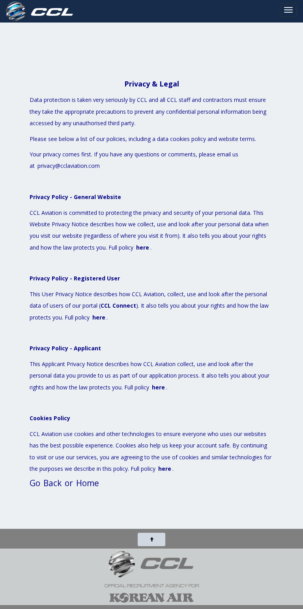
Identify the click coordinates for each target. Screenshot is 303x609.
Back (52, 483)
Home (87, 483)
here (142, 247)
